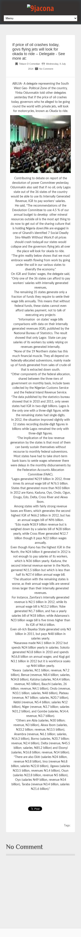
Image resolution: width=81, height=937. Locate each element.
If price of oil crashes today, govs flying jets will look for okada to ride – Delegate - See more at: (38, 52)
